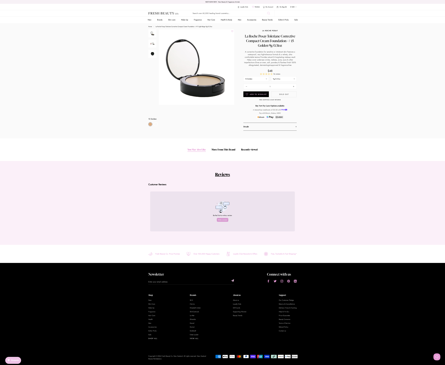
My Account (269, 7)
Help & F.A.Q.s (284, 311)
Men (239, 19)
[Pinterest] (288, 281)
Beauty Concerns (284, 319)
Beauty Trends (267, 19)
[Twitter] (275, 281)
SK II (191, 300)
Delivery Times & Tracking (288, 308)
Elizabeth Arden (195, 308)
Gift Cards (236, 308)
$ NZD (292, 7)
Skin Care (151, 304)
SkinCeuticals (194, 311)
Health (150, 319)
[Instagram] (281, 281)
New (149, 19)
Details (246, 126)
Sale (296, 19)
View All (194, 338)
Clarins (192, 304)
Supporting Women (239, 311)
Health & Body (226, 19)
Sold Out (284, 94)
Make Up (184, 19)
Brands (159, 19)
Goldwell (193, 331)
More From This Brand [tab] (223, 149)
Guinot (192, 327)
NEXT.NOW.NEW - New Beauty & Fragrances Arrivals (222, 2)
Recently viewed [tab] (249, 149)
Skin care (171, 19)
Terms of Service (284, 323)
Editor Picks (152, 331)
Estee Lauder (194, 334)
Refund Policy (283, 327)
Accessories (251, 19)
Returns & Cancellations (287, 304)
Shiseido (193, 319)
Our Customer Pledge (286, 300)
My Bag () (283, 7)
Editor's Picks (283, 19)
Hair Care (211, 19)
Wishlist (257, 7)
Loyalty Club (244, 7)
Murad (192, 323)
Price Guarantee (284, 315)
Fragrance (198, 19)
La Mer (192, 315)
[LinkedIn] (295, 281)
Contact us (282, 331)
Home (150, 27)
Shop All (152, 338)
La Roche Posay (270, 30)
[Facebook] (268, 281)
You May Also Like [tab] (197, 149)
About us (236, 300)
